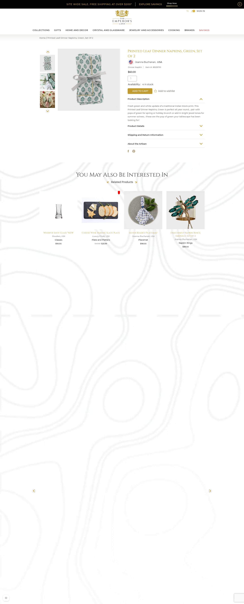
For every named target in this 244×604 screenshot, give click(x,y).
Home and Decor (77, 30)
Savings (204, 30)
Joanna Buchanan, (145, 62)
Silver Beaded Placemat (143, 232)
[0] (192, 11)
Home (42, 38)
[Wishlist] (156, 91)
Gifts (57, 30)
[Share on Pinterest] (133, 151)
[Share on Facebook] (128, 151)
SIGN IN (201, 11)
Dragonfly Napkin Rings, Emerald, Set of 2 (186, 234)
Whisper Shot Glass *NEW (58, 232)
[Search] (188, 11)
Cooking (174, 30)
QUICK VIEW (58, 222)
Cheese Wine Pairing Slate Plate (101, 232)
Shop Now (172, 3)
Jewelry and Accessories (146, 30)
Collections (41, 30)
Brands (190, 30)
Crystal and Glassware (109, 30)
